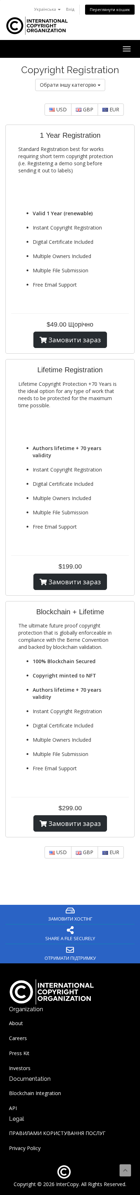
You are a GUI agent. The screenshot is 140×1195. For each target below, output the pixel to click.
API (13, 1108)
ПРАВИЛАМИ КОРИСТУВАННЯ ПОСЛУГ (57, 1133)
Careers (18, 1038)
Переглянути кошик (110, 9)
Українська (45, 9)
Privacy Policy (25, 1148)
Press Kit (19, 1053)
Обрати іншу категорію (69, 84)
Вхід (70, 9)
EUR (113, 109)
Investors (20, 1068)
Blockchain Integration (35, 1093)
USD (61, 109)
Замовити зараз (74, 340)
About (16, 1023)
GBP (87, 109)
